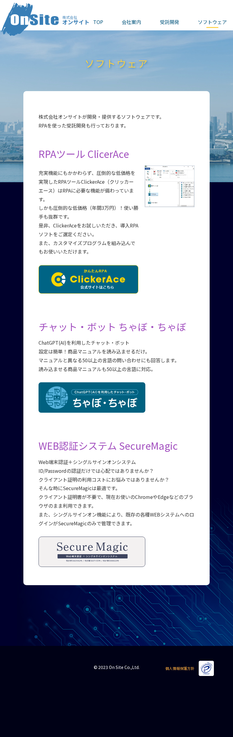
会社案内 (131, 22)
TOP (98, 22)
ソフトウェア (212, 22)
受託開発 (169, 22)
